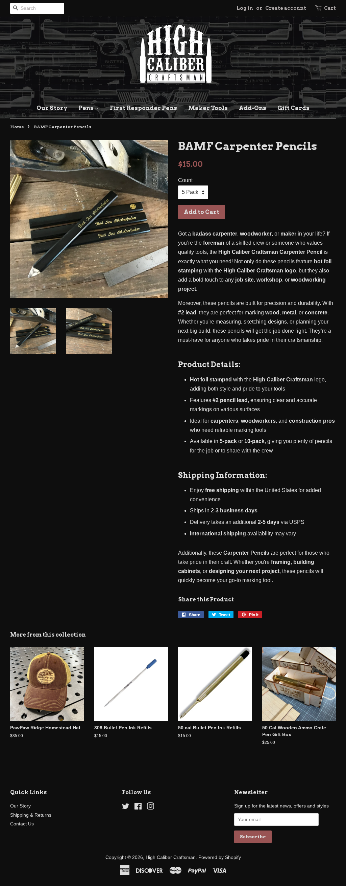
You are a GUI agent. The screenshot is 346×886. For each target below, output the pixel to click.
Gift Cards (293, 108)
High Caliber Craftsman (171, 857)
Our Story (51, 108)
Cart (330, 8)
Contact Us (22, 823)
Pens (86, 108)
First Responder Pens (143, 108)
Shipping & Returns (30, 815)
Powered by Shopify (219, 857)
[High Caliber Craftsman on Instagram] (150, 807)
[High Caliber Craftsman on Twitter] (125, 807)
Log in (245, 8)
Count (185, 180)
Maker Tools (208, 108)
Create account (285, 8)
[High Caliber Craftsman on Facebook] (138, 807)
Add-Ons (252, 108)
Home (17, 126)
